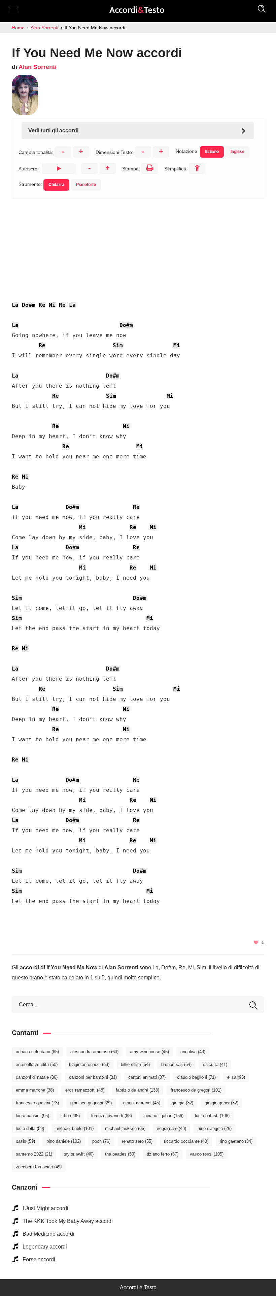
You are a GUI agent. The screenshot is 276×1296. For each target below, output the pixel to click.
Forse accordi (39, 1259)
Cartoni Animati (147, 1077)
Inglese (237, 151)
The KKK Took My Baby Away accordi (68, 1221)
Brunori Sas (176, 1064)
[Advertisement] (138, 246)
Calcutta (215, 1064)
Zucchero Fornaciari (39, 1166)
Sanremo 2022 (34, 1154)
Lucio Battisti (212, 1115)
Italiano (212, 151)
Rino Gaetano (236, 1141)
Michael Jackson (125, 1128)
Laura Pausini (32, 1115)
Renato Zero (137, 1141)
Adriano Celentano (37, 1051)
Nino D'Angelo (215, 1128)
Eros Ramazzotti (84, 1090)
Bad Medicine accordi (48, 1234)
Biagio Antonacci (89, 1064)
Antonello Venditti (37, 1064)
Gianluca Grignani (91, 1102)
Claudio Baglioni (196, 1077)
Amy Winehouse (149, 1051)
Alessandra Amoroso (94, 1051)
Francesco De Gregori (196, 1090)
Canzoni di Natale (37, 1077)
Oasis (25, 1141)
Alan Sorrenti (38, 67)
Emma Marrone (35, 1090)
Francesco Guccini (37, 1102)
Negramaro (171, 1128)
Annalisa (192, 1051)
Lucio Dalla (30, 1128)
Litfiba (70, 1115)
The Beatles (120, 1154)
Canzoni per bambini (93, 1077)
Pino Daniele (63, 1141)
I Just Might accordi (45, 1208)
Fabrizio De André (137, 1090)
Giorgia (182, 1102)
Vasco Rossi (206, 1154)
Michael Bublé (75, 1128)
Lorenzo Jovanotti (111, 1115)
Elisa (236, 1077)
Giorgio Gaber (221, 1102)
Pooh (101, 1141)
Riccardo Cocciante (186, 1141)
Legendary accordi (45, 1247)
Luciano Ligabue (163, 1115)
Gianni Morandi (141, 1102)
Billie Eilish (135, 1064)
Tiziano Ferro (162, 1154)
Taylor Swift (79, 1154)
